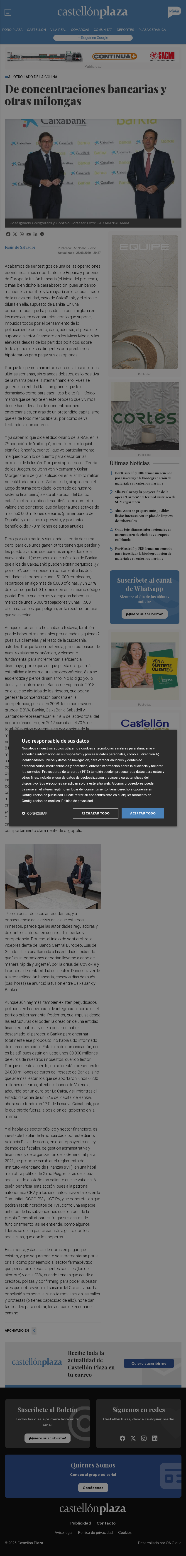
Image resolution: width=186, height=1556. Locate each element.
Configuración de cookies (41, 801)
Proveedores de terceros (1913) (66, 772)
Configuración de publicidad (42, 795)
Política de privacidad (77, 801)
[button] (34, 813)
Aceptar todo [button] (143, 813)
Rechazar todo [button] (96, 813)
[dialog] (93, 778)
